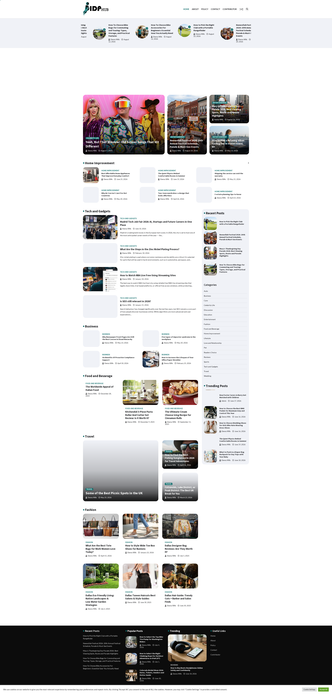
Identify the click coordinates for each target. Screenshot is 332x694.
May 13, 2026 (232, 151)
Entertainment (178, 137)
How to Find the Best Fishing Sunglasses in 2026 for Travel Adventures (179, 458)
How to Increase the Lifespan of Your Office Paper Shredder (177, 358)
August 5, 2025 (106, 151)
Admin (224, 399)
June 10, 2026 (140, 229)
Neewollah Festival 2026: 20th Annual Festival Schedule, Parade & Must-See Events (235, 30)
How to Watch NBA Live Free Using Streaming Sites (148, 275)
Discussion (208, 310)
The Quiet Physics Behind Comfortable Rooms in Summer (171, 174)
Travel (89, 489)
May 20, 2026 (122, 199)
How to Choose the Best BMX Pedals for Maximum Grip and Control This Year (232, 409)
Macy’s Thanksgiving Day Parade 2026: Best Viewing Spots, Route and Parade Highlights (226, 110)
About (195, 9)
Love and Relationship (213, 343)
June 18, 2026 (240, 459)
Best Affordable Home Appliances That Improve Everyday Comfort (115, 174)
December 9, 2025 (147, 422)
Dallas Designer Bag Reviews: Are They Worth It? (179, 549)
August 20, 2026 (191, 151)
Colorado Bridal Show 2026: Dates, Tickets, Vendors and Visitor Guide (152, 672)
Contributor (230, 9)
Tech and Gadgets (128, 218)
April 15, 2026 (106, 556)
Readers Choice (210, 352)
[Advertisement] (166, 71)
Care (206, 300)
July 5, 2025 (184, 556)
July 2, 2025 (105, 609)
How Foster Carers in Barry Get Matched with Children (232, 394)
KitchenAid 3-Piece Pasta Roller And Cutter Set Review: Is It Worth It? (139, 415)
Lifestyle (207, 338)
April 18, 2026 (122, 363)
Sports (206, 362)
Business (106, 334)
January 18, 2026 (142, 279)
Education (208, 314)
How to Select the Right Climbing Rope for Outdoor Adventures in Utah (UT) (151, 655)
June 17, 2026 (235, 399)
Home (186, 9)
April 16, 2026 (185, 465)
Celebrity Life (92, 138)
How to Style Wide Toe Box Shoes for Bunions (140, 547)
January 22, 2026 (147, 553)
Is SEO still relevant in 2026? (135, 301)
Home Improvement (110, 171)
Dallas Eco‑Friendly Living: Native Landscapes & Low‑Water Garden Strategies (100, 600)
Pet (205, 348)
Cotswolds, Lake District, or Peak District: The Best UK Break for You (180, 490)
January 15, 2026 (142, 305)
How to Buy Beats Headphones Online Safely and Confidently (187, 669)
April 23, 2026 (235, 198)
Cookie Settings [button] (309, 689)
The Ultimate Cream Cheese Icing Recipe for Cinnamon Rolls (178, 415)
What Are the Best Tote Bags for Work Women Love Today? (100, 549)
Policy (204, 9)
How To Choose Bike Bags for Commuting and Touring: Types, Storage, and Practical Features (109, 30)
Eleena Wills (105, 39)
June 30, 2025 (145, 602)
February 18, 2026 (142, 253)
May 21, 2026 (235, 179)
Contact (215, 9)
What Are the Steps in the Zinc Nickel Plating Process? (149, 249)
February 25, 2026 (184, 363)
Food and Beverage (94, 383)
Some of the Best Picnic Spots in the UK (114, 493)
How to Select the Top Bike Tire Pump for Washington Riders (151, 639)
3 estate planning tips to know (228, 194)
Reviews (207, 357)
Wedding (207, 376)
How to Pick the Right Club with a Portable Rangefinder (194, 28)
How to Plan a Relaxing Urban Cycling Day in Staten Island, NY (228, 143)
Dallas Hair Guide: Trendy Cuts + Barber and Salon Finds (178, 598)
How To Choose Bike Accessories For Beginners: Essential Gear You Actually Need (152, 29)
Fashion (89, 542)
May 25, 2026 (106, 498)
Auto (206, 291)
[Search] (247, 9)
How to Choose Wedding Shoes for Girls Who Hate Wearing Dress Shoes (232, 423)
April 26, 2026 (178, 199)
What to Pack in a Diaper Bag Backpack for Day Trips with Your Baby (231, 452)
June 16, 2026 (240, 415)
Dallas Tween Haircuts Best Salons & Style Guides (140, 597)
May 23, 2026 (122, 343)
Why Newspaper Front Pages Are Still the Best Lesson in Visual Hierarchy (118, 338)
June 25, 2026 (122, 179)
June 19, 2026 (178, 179)
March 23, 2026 (186, 498)
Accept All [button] (323, 689)
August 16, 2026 (233, 120)
